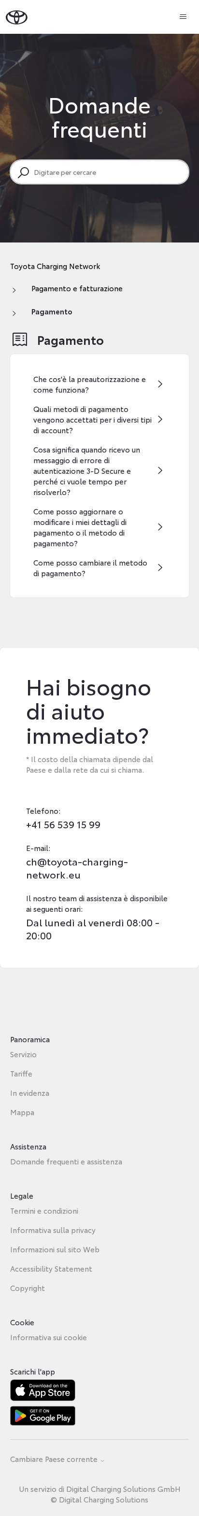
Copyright (27, 1287)
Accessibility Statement (51, 1268)
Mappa (22, 1111)
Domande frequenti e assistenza (66, 1161)
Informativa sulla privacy (53, 1229)
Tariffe (21, 1073)
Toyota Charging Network (55, 265)
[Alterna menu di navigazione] (183, 17)
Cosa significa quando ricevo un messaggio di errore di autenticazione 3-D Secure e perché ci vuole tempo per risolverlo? (86, 470)
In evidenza (29, 1092)
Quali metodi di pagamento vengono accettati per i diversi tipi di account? (92, 419)
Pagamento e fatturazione (77, 288)
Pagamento (51, 311)
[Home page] (17, 16)
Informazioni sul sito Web (55, 1249)
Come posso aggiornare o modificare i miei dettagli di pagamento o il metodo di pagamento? (80, 527)
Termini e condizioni (44, 1210)
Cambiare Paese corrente (55, 1459)
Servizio (23, 1053)
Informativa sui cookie (48, 1337)
